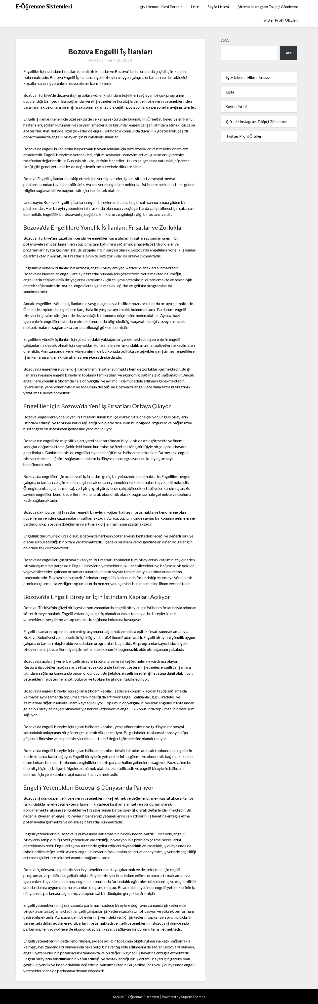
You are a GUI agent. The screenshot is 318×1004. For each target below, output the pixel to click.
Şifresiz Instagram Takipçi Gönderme (268, 6)
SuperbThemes (193, 997)
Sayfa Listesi (218, 6)
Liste (195, 6)
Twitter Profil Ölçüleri (280, 20)
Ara (225, 40)
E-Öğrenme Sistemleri (44, 6)
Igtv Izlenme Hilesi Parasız (160, 6)
